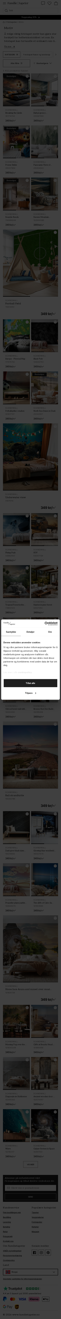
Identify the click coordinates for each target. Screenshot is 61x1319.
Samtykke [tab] (11, 632)
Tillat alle (30, 683)
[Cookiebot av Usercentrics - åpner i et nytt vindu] (45, 623)
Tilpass (29, 693)
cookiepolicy (25, 672)
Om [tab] (50, 632)
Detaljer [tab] (31, 632)
